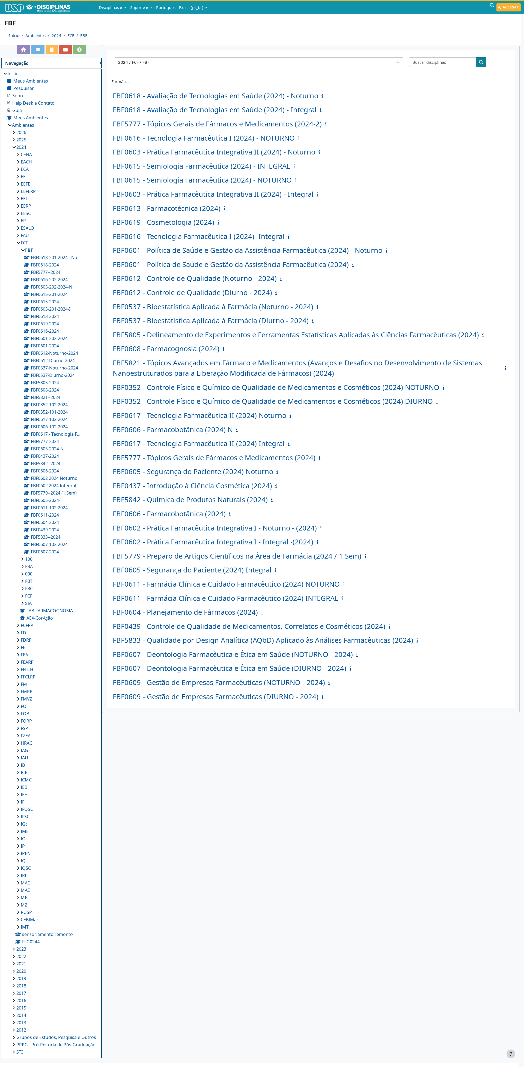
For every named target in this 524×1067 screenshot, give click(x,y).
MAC (25, 883)
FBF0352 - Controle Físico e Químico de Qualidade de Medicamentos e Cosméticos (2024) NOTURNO (276, 387)
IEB (24, 787)
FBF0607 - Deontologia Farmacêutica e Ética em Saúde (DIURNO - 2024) (229, 668)
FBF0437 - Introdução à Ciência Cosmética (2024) (192, 485)
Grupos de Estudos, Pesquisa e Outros (56, 1037)
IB (23, 765)
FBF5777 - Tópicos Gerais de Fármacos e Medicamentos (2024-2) (217, 124)
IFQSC (27, 809)
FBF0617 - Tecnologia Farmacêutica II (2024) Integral (199, 443)
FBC (29, 589)
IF (22, 802)
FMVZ (26, 699)
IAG (24, 750)
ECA (25, 169)
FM (24, 684)
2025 (21, 140)
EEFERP (28, 191)
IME (25, 831)
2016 (21, 1001)
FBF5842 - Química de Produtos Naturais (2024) (190, 499)
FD (23, 633)
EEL (24, 199)
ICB (24, 772)
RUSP (26, 912)
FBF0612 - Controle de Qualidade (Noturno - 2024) (195, 278)
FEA (24, 655)
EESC (26, 213)
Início (14, 35)
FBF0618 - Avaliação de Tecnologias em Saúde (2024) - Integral (215, 109)
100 (28, 559)
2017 (21, 993)
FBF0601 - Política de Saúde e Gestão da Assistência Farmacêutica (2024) (231, 264)
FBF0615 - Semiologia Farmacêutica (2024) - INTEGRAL (201, 166)
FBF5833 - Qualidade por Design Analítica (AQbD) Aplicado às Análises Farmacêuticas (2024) (263, 640)
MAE (25, 890)
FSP (24, 728)
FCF (70, 35)
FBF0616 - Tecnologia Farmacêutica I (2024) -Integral (198, 236)
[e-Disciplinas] (45, 7)
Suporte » (139, 7)
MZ (24, 905)
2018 (21, 986)
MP (24, 898)
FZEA (26, 736)
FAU (25, 235)
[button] (492, 7)
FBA (29, 566)
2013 (21, 1023)
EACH (26, 162)
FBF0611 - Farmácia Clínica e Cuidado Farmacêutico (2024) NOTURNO (226, 584)
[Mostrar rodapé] (511, 1054)
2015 (21, 1008)
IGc (24, 824)
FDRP (26, 640)
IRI (23, 875)
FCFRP (27, 625)
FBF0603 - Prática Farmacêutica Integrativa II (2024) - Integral (213, 194)
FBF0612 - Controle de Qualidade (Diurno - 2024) (192, 292)
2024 (56, 35)
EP (23, 221)
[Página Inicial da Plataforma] (24, 49)
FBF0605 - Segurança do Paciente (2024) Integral (192, 570)
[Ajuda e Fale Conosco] (79, 49)
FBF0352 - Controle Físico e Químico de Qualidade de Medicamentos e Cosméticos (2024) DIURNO (273, 401)
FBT (28, 581)
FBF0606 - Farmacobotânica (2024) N (173, 429)
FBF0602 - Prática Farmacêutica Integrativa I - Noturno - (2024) (215, 528)
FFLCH (27, 669)
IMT (25, 927)
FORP (26, 721)
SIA (28, 603)
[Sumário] (323, 96)
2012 (21, 1030)
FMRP (26, 692)
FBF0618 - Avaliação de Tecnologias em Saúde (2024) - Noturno (215, 96)
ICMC (26, 780)
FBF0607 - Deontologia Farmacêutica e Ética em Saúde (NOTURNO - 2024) (233, 654)
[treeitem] (51, 562)
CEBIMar (29, 920)
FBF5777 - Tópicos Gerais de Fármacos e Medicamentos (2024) (214, 457)
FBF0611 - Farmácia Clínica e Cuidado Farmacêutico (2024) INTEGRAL (225, 598)
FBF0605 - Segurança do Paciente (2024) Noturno (193, 471)
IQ (23, 861)
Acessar (510, 7)
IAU (24, 758)
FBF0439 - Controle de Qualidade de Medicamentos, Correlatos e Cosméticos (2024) (249, 626)
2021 (21, 964)
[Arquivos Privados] (65, 49)
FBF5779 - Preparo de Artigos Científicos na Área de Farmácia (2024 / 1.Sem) (237, 556)
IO (23, 839)
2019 (21, 978)
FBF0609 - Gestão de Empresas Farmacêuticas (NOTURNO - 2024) (219, 682)
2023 (21, 949)
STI (19, 1052)
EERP (26, 206)
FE (23, 647)
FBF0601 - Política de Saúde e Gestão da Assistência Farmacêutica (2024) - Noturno (247, 250)
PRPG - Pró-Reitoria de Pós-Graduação (56, 1045)
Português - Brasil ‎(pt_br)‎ (179, 7)
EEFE (25, 184)
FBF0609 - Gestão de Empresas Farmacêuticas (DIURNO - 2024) (215, 696)
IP (23, 846)
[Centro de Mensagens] (37, 49)
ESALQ (27, 228)
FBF (83, 35)
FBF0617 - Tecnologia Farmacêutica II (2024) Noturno (199, 415)
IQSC (26, 868)
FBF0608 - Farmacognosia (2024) (166, 348)
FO (23, 706)
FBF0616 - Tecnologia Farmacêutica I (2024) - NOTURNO (204, 138)
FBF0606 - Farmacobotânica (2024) (169, 514)
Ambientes (35, 35)
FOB (25, 714)
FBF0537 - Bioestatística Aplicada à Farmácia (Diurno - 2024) (211, 320)
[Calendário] (52, 49)
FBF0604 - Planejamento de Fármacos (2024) (185, 612)
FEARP (27, 662)
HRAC (26, 743)
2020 (21, 971)
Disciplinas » (110, 7)
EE (23, 177)
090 (28, 574)
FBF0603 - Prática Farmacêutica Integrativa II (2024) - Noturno (214, 152)
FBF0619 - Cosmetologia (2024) (163, 222)
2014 (21, 1015)
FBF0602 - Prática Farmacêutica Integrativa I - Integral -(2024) (213, 542)
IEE (24, 795)
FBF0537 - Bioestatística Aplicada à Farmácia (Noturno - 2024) (213, 306)
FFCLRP (28, 677)
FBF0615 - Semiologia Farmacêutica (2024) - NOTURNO (202, 180)
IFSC (25, 817)
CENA (26, 154)
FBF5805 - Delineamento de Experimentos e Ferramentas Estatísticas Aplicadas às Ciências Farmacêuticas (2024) (296, 335)
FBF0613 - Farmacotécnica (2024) (167, 208)
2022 (21, 956)
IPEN (26, 853)
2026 (21, 132)
